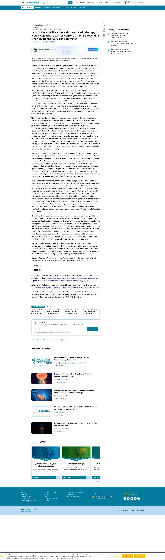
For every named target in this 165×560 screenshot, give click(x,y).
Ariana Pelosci (60, 412)
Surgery (84, 7)
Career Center (66, 7)
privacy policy (66, 332)
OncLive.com (25, 499)
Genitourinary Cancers (49, 340)
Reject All (127, 556)
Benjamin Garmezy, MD (81, 363)
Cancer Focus (26, 7)
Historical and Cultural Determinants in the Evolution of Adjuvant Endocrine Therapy (71, 312)
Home (118, 510)
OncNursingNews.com (28, 501)
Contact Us (140, 510)
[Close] (162, 556)
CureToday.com (26, 496)
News (75, 3)
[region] (82, 556)
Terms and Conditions (51, 499)
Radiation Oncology (76, 7)
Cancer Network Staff (62, 379)
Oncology (34, 27)
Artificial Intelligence (57, 7)
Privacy (46, 501)
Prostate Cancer (36, 340)
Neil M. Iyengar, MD (62, 396)
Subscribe (91, 329)
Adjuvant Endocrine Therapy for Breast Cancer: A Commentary (90, 312)
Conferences (90, 3)
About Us (125, 510)
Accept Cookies (139, 556)
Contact (46, 496)
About (23, 492)
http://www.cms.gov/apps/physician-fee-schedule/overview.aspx (59, 288)
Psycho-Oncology (46, 7)
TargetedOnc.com (50, 492)
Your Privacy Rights (73, 496)
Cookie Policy (74, 558)
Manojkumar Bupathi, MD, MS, (65, 363)
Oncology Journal (63, 340)
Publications (99, 3)
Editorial (46, 494)
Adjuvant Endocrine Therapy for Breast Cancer (53, 312)
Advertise (24, 494)
